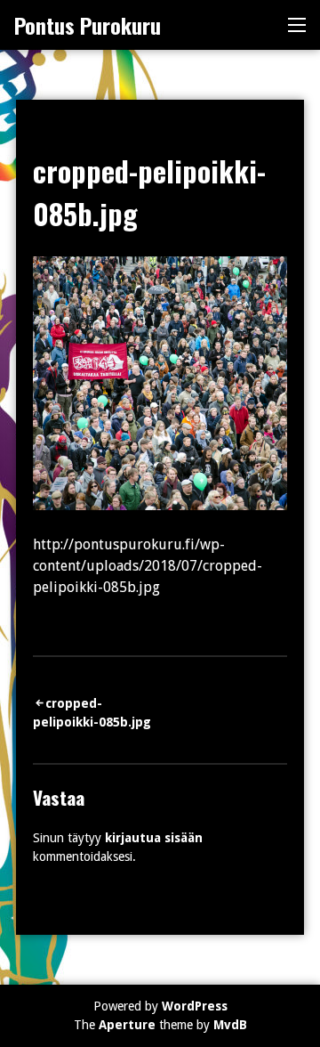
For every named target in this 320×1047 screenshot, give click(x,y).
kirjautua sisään (154, 838)
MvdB (230, 1025)
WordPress (195, 1006)
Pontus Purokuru (87, 25)
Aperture (127, 1025)
